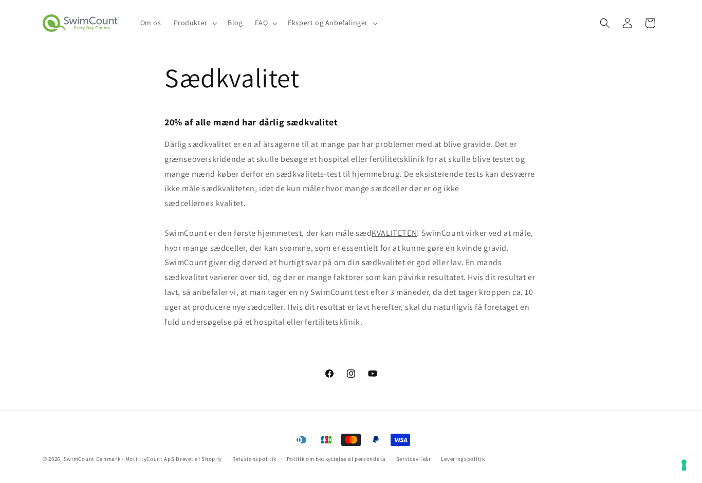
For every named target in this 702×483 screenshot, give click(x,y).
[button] (194, 22)
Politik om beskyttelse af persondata (336, 458)
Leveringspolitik (463, 458)
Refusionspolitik (254, 458)
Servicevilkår (413, 458)
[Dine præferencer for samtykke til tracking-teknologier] (684, 465)
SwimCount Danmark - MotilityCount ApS (119, 458)
